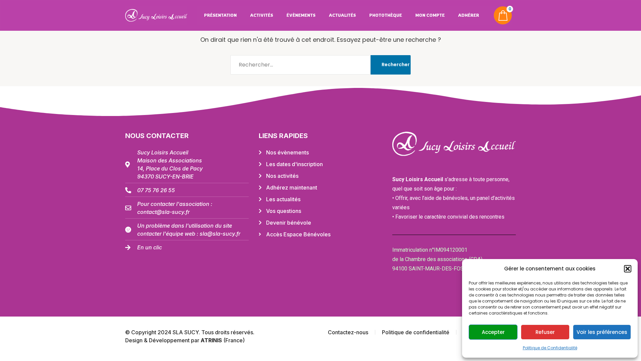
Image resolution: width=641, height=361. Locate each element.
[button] (627, 268)
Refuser (545, 332)
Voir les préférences (602, 332)
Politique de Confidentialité (550, 348)
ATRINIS (212, 340)
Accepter (493, 332)
